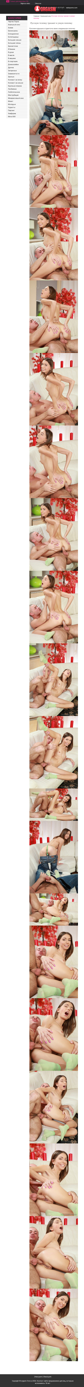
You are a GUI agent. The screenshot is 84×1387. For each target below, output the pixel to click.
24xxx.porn (38, 1377)
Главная (36, 16)
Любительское (14, 92)
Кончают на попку (15, 80)
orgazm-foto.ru (26, 1381)
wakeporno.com (71, 8)
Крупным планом (15, 86)
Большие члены (14, 43)
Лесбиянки (12, 89)
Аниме (10, 28)
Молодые (12, 104)
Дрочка (11, 68)
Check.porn (47, 1377)
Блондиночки (13, 34)
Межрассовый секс (16, 98)
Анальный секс (45, 16)
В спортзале (13, 61)
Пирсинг (11, 110)
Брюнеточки (13, 46)
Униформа (12, 113)
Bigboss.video (25, 3)
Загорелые (12, 71)
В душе (11, 52)
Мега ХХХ (11, 117)
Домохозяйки (13, 64)
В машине (12, 58)
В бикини (11, 49)
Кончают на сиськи (15, 83)
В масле (11, 55)
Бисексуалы (13, 31)
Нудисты (11, 107)
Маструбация (13, 95)
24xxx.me (38, 3)
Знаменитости (13, 74)
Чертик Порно (13, 22)
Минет (10, 101)
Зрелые (11, 77)
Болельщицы (13, 37)
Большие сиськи (14, 40)
